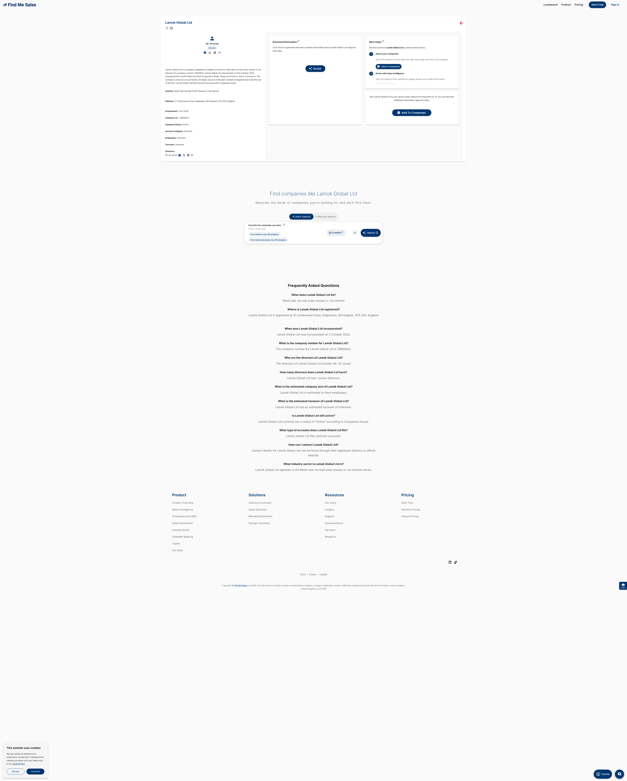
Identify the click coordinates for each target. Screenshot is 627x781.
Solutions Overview (260, 502)
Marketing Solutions (260, 516)
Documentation (334, 523)
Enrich (317, 68)
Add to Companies (390, 66)
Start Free (597, 4)
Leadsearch (551, 4)
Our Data (177, 550)
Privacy (312, 574)
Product (566, 4)
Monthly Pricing (410, 509)
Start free (407, 502)
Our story (330, 502)
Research (330, 536)
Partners (330, 530)
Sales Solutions (258, 509)
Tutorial (605, 774)
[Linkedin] (215, 53)
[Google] (167, 28)
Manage (15, 771)
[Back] (461, 23)
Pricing (579, 4)
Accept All (35, 771)
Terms (303, 574)
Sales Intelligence (182, 509)
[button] (264, 234)
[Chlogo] (171, 28)
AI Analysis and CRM (184, 516)
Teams (176, 543)
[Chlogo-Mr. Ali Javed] (219, 52)
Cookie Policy (18, 764)
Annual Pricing (409, 516)
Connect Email (180, 530)
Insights (329, 509)
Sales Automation (182, 523)
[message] (619, 774)
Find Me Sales (240, 585)
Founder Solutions (259, 523)
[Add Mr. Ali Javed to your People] (179, 155)
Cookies (323, 574)
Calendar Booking (182, 536)
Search (371, 232)
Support (330, 516)
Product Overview (182, 502)
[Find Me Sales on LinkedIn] (450, 562)
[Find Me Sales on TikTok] (455, 562)
